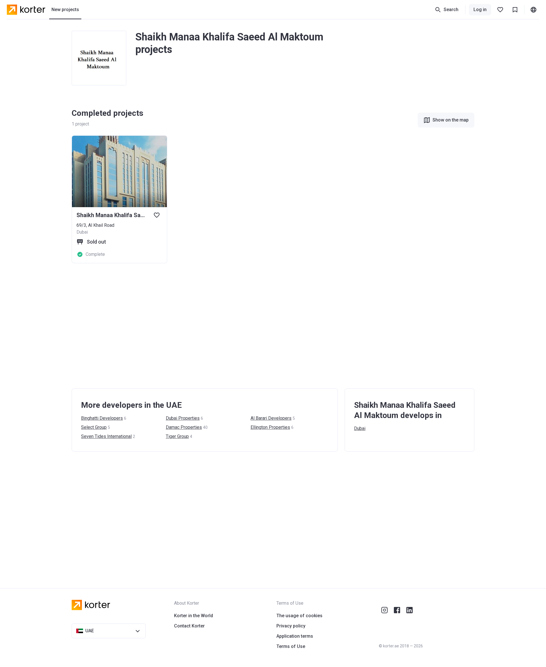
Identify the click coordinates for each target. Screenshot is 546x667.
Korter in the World (193, 615)
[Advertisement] (242, 326)
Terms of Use (290, 646)
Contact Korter (189, 626)
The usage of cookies (299, 615)
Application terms (294, 636)
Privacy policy (290, 626)
